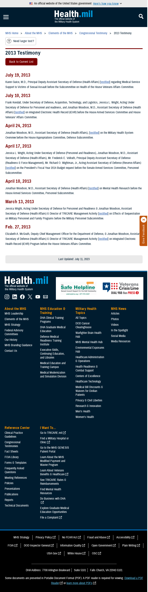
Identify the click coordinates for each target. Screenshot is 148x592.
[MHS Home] (29, 291)
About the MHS (15, 309)
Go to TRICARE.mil (51, 433)
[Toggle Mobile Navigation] (6, 17)
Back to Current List (21, 62)
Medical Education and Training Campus (53, 365)
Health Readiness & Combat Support (87, 368)
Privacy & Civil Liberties (89, 400)
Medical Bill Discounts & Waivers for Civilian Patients (89, 391)
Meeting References (16, 478)
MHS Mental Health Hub (89, 342)
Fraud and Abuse (96, 537)
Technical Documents (17, 505)
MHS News (118, 309)
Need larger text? (23, 41)
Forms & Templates (16, 463)
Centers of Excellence (88, 376)
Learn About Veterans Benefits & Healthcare (52, 472)
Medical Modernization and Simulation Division (53, 374)
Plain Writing (129, 545)
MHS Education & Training (52, 311)
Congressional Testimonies (12, 444)
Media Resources (120, 341)
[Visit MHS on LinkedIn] (14, 298)
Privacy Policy (44, 537)
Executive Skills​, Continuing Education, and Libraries (52, 353)
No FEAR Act (69, 537)
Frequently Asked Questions (14, 470)
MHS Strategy (12, 325)
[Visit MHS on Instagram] (7, 298)
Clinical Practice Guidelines (14, 435)
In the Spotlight (119, 330)
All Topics (81, 318)
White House (74, 553)
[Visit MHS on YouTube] (37, 298)
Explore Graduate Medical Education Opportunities (54, 510)
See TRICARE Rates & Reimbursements (53, 482)
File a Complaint (49, 517)
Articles (115, 313)
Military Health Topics (86, 311)
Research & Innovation (88, 406)
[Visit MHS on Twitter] (30, 298)
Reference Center (17, 428)
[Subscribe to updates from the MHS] (45, 298)
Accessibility (123, 537)
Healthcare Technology (88, 381)
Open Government (102, 545)
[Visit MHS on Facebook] (22, 298)
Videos (115, 325)
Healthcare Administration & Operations (90, 359)
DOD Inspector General (37, 545)
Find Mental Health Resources (50, 491)
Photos (115, 319)
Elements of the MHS (17, 319)
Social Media (118, 336)
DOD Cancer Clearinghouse (83, 325)
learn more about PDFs (79, 583)
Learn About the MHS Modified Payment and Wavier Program (52, 461)
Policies (9, 483)
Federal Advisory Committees (14, 332)
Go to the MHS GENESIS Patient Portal (54, 449)
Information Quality (70, 545)
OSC (94, 553)
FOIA (11, 545)
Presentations (12, 489)
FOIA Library (12, 457)
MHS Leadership (14, 313)
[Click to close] (144, 220)
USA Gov (52, 553)
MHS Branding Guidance (18, 345)
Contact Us (11, 351)
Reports (9, 500)
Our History (11, 340)
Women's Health (85, 417)
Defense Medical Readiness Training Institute (50, 340)
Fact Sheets (11, 451)
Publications (11, 494)
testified (105, 82)
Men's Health (83, 411)
